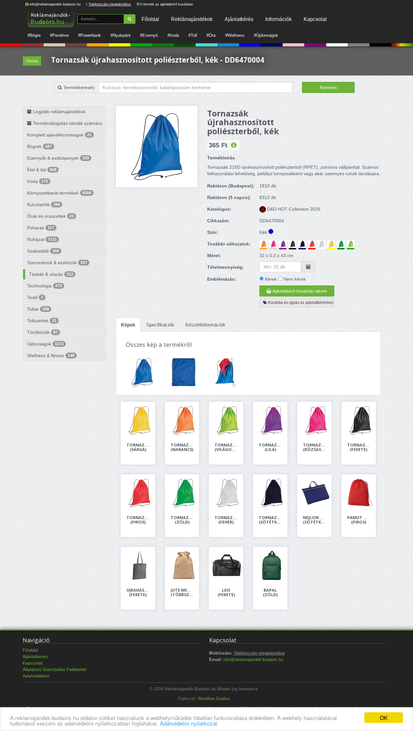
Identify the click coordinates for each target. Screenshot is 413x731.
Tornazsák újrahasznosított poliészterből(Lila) (270, 447)
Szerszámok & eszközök (57, 262)
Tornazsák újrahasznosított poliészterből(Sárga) (137, 447)
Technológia (44, 285)
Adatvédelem (36, 675)
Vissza (32, 61)
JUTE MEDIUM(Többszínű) (182, 592)
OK (384, 718)
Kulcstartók (43, 204)
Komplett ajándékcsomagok (59, 134)
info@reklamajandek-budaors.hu (55, 4)
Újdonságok (45, 343)
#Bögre (34, 35)
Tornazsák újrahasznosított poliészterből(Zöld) (182, 520)
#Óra (211, 35)
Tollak (38, 309)
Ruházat (42, 239)
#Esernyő (149, 35)
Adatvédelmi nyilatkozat (188, 723)
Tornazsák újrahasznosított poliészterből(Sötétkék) (270, 520)
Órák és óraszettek (50, 216)
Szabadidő (43, 251)
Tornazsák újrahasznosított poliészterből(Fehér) (226, 520)
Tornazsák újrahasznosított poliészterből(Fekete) (358, 447)
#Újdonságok (266, 35)
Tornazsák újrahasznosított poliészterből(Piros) (137, 520)
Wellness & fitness (51, 355)
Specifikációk (160, 324)
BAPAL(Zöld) (270, 592)
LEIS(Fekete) (226, 592)
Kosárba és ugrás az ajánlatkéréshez (300, 302)
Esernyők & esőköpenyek (58, 158)
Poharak (40, 227)
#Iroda (173, 35)
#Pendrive (59, 35)
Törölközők (42, 332)
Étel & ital (41, 169)
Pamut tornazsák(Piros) (358, 520)
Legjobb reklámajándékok (59, 111)
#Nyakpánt (121, 35)
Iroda (37, 181)
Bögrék (39, 146)
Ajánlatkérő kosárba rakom (299, 291)
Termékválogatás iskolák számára (67, 123)
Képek (128, 324)
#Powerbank (89, 35)
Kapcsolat (315, 19)
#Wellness (235, 35)
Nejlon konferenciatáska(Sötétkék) (314, 520)
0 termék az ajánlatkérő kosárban (166, 4)
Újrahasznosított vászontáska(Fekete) (137, 592)
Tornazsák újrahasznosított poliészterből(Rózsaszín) (314, 447)
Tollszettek (41, 320)
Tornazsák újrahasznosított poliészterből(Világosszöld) (226, 447)
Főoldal (150, 19)
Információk (278, 19)
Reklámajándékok (192, 19)
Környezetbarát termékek (59, 192)
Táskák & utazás (51, 274)
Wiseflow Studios (214, 698)
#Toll (192, 35)
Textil (35, 297)
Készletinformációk (205, 324)
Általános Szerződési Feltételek (54, 669)
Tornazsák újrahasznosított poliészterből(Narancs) (182, 447)
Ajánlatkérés (239, 19)
